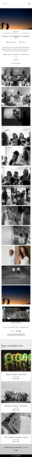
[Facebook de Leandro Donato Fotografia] (14, 450)
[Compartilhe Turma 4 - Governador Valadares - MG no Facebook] (11, 331)
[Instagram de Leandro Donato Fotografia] (17, 450)
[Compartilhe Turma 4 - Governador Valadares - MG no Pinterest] (20, 331)
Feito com (16, 455)
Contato (25, 447)
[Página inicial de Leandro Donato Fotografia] (5, 4)
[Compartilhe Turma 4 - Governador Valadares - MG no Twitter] (17, 331)
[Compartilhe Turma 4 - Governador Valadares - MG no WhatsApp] (14, 331)
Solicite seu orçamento (16, 334)
